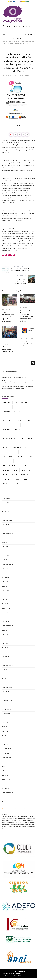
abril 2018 (5, 643)
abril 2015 (5, 731)
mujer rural (25, 470)
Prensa (5, 474)
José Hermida (8, 456)
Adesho (16, 407)
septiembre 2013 (7, 792)
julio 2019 (5, 586)
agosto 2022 (6, 555)
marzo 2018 (5, 647)
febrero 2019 (6, 608)
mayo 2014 (5, 766)
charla (15, 425)
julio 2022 (5, 559)
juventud (19, 456)
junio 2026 (5, 502)
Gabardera (17, 447)
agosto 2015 (6, 713)
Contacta (20, 975)
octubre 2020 (6, 577)
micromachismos (9, 465)
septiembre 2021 (7, 564)
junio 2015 (5, 722)
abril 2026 (5, 507)
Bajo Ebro (6, 416)
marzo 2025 (5, 551)
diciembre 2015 (7, 700)
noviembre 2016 (7, 691)
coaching (6, 429)
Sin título (4, 814)
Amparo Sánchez (9, 411)
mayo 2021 (5, 573)
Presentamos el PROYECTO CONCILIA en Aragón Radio (26, 343)
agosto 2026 (6, 498)
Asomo (21, 411)
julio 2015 (5, 718)
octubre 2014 (6, 753)
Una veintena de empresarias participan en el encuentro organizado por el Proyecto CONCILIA (8, 347)
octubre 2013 (6, 788)
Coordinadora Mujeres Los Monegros (17, 809)
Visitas (16, 483)
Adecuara (6, 407)
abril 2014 (5, 770)
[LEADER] (27, 2)
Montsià (6, 470)
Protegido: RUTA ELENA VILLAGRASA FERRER (15, 377)
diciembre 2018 (7, 617)
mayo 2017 (5, 674)
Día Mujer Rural (27, 438)
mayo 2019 (5, 595)
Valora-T (6, 483)
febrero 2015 (6, 740)
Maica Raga (7, 461)
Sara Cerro (7, 75)
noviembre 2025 (7, 524)
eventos (6, 447)
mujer (15, 470)
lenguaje (30, 456)
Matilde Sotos (20, 461)
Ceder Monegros (20, 416)
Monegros (22, 465)
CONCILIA (5, 48)
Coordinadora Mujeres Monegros (15, 434)
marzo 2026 (5, 511)
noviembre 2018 (7, 621)
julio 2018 (5, 630)
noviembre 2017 (7, 656)
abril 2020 (5, 582)
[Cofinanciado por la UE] (16, 2)
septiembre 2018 (7, 625)
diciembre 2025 (7, 520)
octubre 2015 (6, 709)
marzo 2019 (5, 603)
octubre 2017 (6, 661)
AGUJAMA (26, 407)
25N (16, 402)
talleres (6, 479)
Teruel (25, 479)
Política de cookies (10, 975)
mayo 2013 (5, 801)
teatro (16, 479)
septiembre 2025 (7, 533)
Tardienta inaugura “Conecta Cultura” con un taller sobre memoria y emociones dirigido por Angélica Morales (18, 382)
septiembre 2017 (7, 665)
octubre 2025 (6, 529)
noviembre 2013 (7, 784)
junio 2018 (5, 634)
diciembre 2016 (7, 687)
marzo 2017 (5, 678)
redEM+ (14, 474)
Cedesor (6, 425)
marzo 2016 (5, 696)
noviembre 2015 (7, 705)
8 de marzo (7, 402)
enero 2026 (5, 516)
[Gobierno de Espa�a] (22, 2)
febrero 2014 (6, 779)
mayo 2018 (5, 639)
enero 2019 (5, 612)
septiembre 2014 (7, 757)
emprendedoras (9, 443)
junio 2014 (5, 762)
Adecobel (24, 402)
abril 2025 (5, 546)
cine (23, 425)
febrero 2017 (6, 683)
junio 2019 (5, 590)
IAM (26, 447)
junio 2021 (5, 568)
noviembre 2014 (7, 749)
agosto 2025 (6, 538)
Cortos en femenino (10, 438)
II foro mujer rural (10, 452)
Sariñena (24, 474)
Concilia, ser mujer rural (16, 26)
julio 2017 (5, 669)
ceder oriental (8, 420)
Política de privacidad (17, 973)
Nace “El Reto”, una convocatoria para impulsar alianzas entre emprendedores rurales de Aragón (17, 387)
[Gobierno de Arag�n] (10, 2)
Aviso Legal (5, 973)
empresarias (23, 443)
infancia (24, 452)
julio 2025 (5, 542)
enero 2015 (5, 744)
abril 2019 (5, 599)
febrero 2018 (6, 652)
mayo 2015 (5, 726)
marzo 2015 (5, 735)
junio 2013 (5, 797)
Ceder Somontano (24, 420)
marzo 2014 (5, 775)
